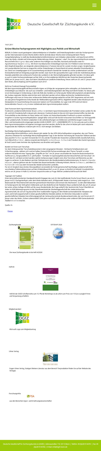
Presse (9, 211)
